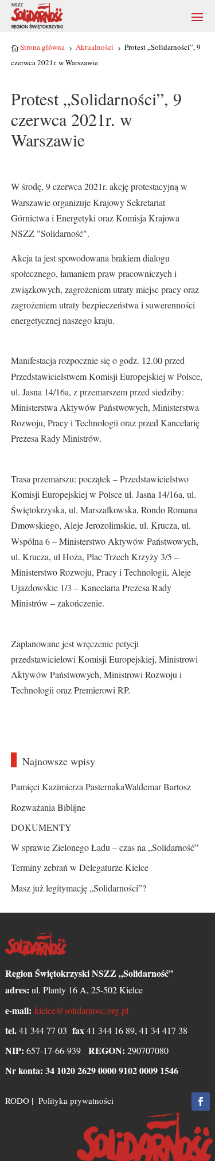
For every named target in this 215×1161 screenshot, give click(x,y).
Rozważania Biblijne (48, 807)
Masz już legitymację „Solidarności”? (78, 888)
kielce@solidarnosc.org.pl (81, 1010)
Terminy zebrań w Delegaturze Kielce (79, 867)
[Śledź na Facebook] (200, 1101)
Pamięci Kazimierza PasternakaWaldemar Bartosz (101, 786)
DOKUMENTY (41, 827)
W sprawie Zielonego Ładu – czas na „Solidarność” (104, 847)
